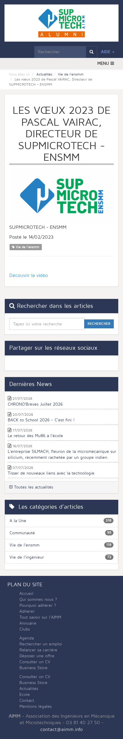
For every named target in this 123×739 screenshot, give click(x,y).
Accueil (26, 593)
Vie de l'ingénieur (27, 557)
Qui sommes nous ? (38, 599)
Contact (26, 700)
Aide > (108, 52)
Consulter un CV (34, 662)
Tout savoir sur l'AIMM (40, 617)
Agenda (26, 638)
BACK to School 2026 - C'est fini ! (41, 420)
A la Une (18, 521)
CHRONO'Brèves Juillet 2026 (35, 404)
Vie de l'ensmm (71, 74)
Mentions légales (35, 706)
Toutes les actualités (33, 487)
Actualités (44, 74)
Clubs (24, 629)
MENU (103, 63)
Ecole (24, 694)
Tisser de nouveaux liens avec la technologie (51, 473)
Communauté (22, 533)
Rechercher (98, 324)
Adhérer (27, 611)
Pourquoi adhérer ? (37, 605)
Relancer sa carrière (38, 650)
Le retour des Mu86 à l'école (35, 436)
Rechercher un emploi (40, 644)
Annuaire (27, 623)
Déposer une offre (36, 656)
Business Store (33, 668)
